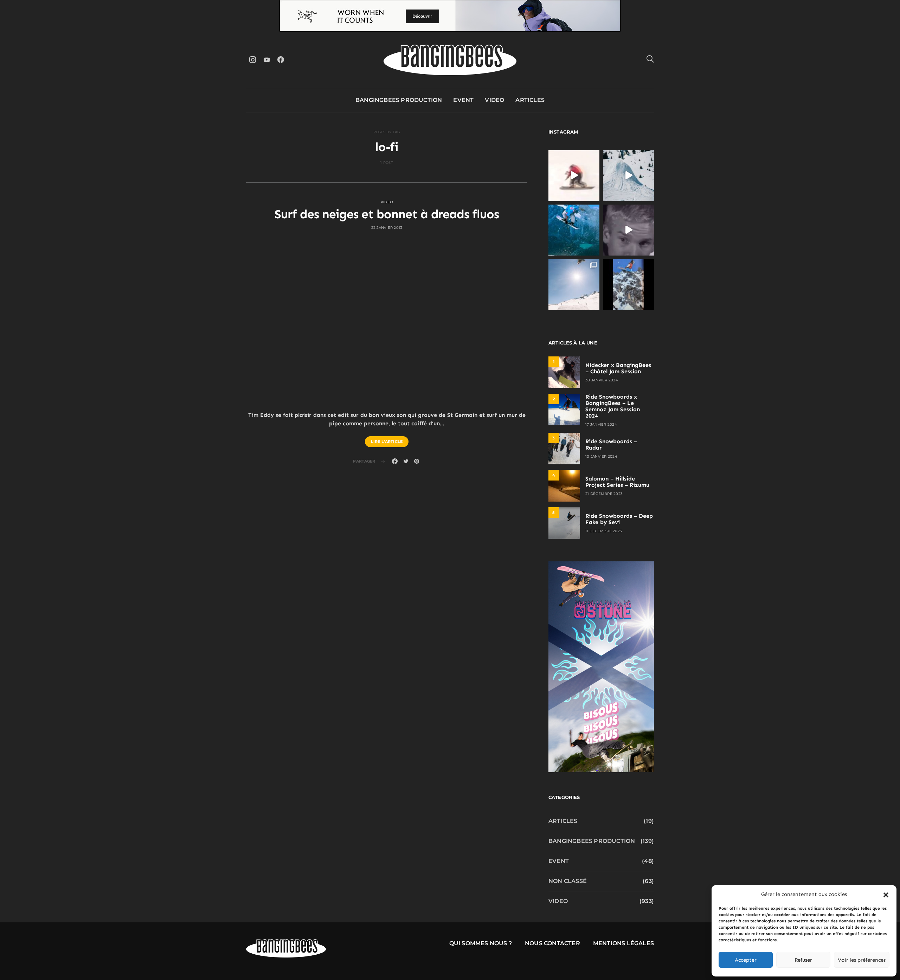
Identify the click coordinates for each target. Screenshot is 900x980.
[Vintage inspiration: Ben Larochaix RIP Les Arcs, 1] (628, 284)
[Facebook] (280, 59)
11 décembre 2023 (603, 531)
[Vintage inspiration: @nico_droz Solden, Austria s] (573, 230)
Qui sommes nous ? (480, 943)
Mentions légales (623, 943)
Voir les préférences (862, 960)
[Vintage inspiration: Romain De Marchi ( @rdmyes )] (573, 175)
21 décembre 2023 (604, 493)
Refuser (803, 960)
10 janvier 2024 (601, 456)
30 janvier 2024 (601, 380)
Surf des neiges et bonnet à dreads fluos (387, 214)
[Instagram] (252, 59)
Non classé (567, 881)
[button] (885, 894)
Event (463, 100)
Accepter (746, 960)
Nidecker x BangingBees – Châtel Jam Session (618, 368)
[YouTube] (266, 59)
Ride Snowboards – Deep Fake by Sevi (619, 519)
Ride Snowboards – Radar (611, 444)
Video (494, 100)
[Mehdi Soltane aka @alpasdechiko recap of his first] (628, 175)
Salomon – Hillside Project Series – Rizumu (617, 481)
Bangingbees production (398, 100)
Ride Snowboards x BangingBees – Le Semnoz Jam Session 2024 (612, 406)
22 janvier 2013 (387, 227)
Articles (530, 100)
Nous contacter (552, 943)
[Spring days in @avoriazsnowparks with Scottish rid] (573, 284)
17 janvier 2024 (601, 424)
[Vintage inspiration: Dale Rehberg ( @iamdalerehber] (628, 230)
